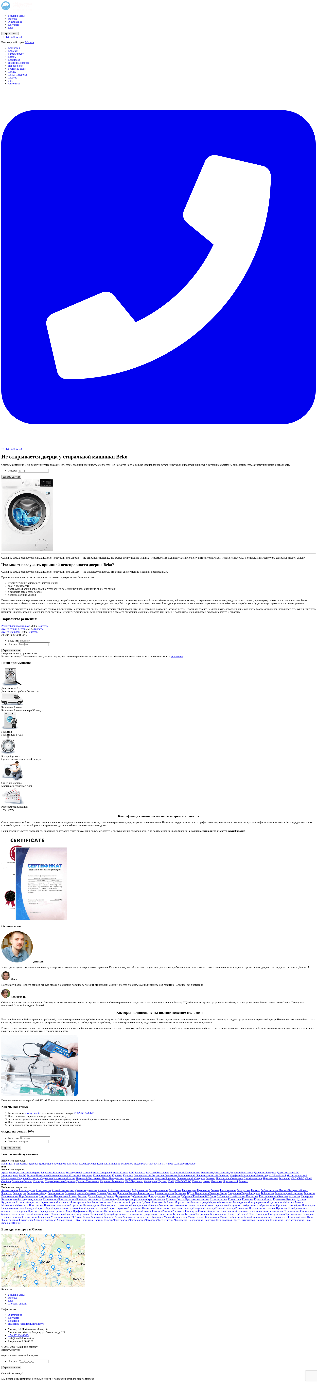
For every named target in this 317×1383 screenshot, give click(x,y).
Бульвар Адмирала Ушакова (80, 1193)
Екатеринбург (16, 53)
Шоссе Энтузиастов (243, 1220)
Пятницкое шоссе (114, 1211)
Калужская (252, 1196)
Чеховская (151, 1220)
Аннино (102, 1190)
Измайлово (42, 1175)
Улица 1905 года (73, 1217)
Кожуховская (35, 1199)
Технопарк (261, 1214)
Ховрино (39, 1220)
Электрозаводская (294, 1220)
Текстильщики (218, 1214)
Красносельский (102, 1175)
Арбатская (114, 1190)
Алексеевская (43, 1190)
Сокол (28, 1214)
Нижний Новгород (18, 62)
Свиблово (17, 1181)
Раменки (129, 1211)
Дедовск (33, 1163)
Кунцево (291, 1199)
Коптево (54, 1175)
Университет (279, 1217)
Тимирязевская (276, 1214)
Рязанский (284, 1178)
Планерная (176, 1208)
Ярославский (230, 1181)
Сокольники (58, 1214)
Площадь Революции (236, 1208)
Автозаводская (26, 1190)
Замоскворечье (9, 1175)
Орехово (281, 1205)
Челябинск (14, 83)
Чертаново (137, 1181)
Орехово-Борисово (165, 1178)
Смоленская (17, 1214)
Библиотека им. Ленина (274, 1190)
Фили (310, 1217)
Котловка (87, 1175)
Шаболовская (195, 1220)
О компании (15, 21)
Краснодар (14, 59)
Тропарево (308, 1214)
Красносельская (156, 1199)
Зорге (213, 1196)
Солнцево (38, 1181)
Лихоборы (92, 1202)
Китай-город (20, 1199)
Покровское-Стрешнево (229, 1178)
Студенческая (134, 1214)
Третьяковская (293, 1214)
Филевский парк (296, 1217)
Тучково (169, 1163)
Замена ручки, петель (13, 629)
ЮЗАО (187, 1181)
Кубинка (102, 1163)
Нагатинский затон (64, 1178)
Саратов (12, 77)
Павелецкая (308, 1205)
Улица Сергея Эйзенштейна (203, 1217)
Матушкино (248, 1175)
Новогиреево (108, 1205)
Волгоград (14, 48)
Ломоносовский (186, 1175)
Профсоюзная (80, 1211)
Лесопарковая (78, 1202)
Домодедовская (156, 1196)
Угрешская (57, 1217)
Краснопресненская (135, 1199)
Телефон (13, 470)
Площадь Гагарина (193, 1208)
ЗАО (296, 1172)
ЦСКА (76, 1220)
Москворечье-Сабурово (14, 1178)
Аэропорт (125, 1190)
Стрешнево (119, 1214)
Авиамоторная (9, 1190)
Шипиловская (224, 1220)
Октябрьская (248, 1205)
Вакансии (13, 1320)
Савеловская (228, 1211)
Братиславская (56, 1193)
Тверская (190, 1214)
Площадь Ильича (214, 1208)
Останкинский (185, 1178)
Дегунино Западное (265, 1172)
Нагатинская (36, 1205)
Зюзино (31, 1175)
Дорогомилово (285, 1172)
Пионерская (162, 1208)
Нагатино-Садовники (40, 1178)
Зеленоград (59, 1163)
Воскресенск (21, 1163)
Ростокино (178, 1211)
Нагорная (49, 1205)
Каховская (294, 1196)
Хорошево (50, 1220)
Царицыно (87, 1220)
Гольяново (207, 1172)
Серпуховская (291, 1211)
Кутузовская (8, 1202)
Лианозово (170, 1175)
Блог (10, 27)
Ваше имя (13, 640)
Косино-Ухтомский (70, 1175)
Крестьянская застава (197, 1199)
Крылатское (234, 1199)
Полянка (270, 1208)
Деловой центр (96, 1196)
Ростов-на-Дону (17, 68)
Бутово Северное (100, 1172)
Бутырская (180, 1193)
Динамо (110, 1196)
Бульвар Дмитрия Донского (112, 1193)
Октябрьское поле (265, 1205)
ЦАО (128, 1181)
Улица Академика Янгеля (129, 1217)
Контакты (13, 24)
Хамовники (92, 1181)
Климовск (72, 1163)
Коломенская (50, 1199)
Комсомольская (67, 1199)
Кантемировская (268, 1196)
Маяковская (225, 1202)
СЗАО (308, 1178)
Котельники (94, 1199)
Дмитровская (122, 1196)
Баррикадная (189, 1190)
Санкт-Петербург (17, 74)
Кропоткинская (218, 1199)
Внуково (151, 1172)
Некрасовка (95, 1178)
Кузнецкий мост (263, 1199)
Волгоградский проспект (289, 1193)
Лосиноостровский (207, 1175)
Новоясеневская (197, 1205)
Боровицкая (19, 1193)
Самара (12, 71)
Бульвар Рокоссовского (141, 1193)
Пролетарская (19, 1211)
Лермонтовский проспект (55, 1202)
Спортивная (82, 1214)
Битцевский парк (298, 1190)
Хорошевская (64, 1220)
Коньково (81, 1199)
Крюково (117, 1175)
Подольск (139, 1163)
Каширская (307, 1196)
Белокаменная (228, 1190)
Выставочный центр (65, 1196)
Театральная (202, 1214)
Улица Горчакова (153, 1217)
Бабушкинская (140, 1190)
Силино (27, 1181)
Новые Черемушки (217, 1205)
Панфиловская (9, 1208)
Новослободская (158, 1205)
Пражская (281, 1208)
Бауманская (203, 1190)
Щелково (190, 1163)
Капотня (283, 1196)
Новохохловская (177, 1205)
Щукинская (276, 1220)
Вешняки (140, 1172)
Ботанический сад (37, 1193)
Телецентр (233, 1214)
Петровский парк (104, 1208)
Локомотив (105, 1202)
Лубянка (146, 1202)
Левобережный (142, 1175)
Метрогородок (263, 1175)
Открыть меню (10, 33)
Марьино (213, 1202)
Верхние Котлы (218, 1193)
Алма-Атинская (61, 1190)
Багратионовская (158, 1190)
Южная (16, 1223)
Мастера (12, 18)
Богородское (73, 1172)
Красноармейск (87, 1163)
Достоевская (173, 1196)
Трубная (6, 1217)
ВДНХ (190, 1193)
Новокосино (132, 1178)
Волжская (309, 1193)
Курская (301, 1199)
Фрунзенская (25, 1220)
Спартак (70, 1214)
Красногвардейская (113, 1199)
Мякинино (22, 1205)
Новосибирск (15, 65)
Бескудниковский (19, 1172)
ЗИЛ (207, 1196)
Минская (289, 1202)
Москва (29, 42)
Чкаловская (180, 1220)
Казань (12, 56)
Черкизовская (121, 1220)
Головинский (192, 1172)
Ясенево (243, 1181)
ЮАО (171, 1181)
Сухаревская (150, 1214)
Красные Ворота (175, 1199)
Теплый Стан (246, 1214)
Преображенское (253, 1178)
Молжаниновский (297, 1175)
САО (294, 1178)
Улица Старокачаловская (258, 1217)
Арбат (4, 1172)
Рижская (157, 1211)
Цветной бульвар (103, 1220)
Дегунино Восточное (241, 1172)
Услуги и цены (16, 15)
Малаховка (127, 1163)
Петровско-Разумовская (128, 1208)
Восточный (162, 1172)
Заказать (43, 626)
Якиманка (216, 1181)
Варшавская (202, 1193)
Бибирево (34, 1172)
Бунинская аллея (164, 1193)
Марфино (235, 1175)
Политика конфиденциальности (26, 1323)
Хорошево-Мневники (112, 1181)
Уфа (10, 80)
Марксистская (183, 1202)
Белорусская (243, 1190)
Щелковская (262, 1220)
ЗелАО (22, 1175)
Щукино (162, 1181)
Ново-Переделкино (113, 1178)
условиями (177, 656)
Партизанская (60, 1208)
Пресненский (270, 1178)
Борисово (6, 1193)
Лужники (157, 1202)
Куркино (128, 1175)
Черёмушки (150, 1181)
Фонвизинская (9, 1220)
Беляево (255, 1190)
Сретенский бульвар (101, 1214)
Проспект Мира (63, 1211)
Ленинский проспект (28, 1202)
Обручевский (146, 1178)
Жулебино (198, 1196)
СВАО (300, 1178)
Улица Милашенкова (175, 1217)
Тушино (81, 1181)
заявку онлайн (33, 1113)
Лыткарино (113, 1163)
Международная (256, 1202)
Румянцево (191, 1211)
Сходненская (165, 1214)
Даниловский (221, 1172)
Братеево (85, 1172)
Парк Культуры (27, 1208)
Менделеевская (275, 1202)
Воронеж (13, 50)
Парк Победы (44, 1208)
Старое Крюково (54, 1181)
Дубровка (186, 1196)
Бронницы (7, 1163)
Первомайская (77, 1208)
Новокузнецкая (140, 1205)
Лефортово (157, 1175)
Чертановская (137, 1220)
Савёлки (6, 1181)
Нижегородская (92, 1205)
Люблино (223, 1175)
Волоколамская (9, 1196)
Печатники (148, 1208)
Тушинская (44, 1217)
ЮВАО (179, 1181)
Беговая (215, 1190)
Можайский (279, 1175)
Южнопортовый (201, 1181)
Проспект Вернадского (41, 1211)
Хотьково (179, 1163)
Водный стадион (250, 1193)
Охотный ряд (293, 1205)
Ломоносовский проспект (126, 1202)
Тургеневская (29, 1217)
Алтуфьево (76, 1190)
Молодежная (8, 1205)
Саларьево (242, 1211)
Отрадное (199, 1178)
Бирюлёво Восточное (53, 1172)
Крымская (247, 1199)
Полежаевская (257, 1208)
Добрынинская (139, 1196)
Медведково (240, 1202)
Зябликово (223, 1196)
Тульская (16, 1217)
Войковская (267, 1193)
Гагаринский (177, 1172)
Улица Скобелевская (231, 1217)
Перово (89, 1208)
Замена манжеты (11, 631)
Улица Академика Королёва (98, 1217)
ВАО (131, 1172)
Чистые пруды (165, 1220)
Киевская (6, 1199)
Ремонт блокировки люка (16, 626)
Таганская (178, 1214)
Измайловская (237, 1196)
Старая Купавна (154, 1163)
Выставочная (46, 1196)
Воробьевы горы (28, 1196)
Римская (167, 1211)
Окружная (234, 1205)
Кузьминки (279, 1199)
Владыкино (234, 1193)
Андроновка (90, 1190)
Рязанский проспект (209, 1211)
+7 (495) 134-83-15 (84, 1113)
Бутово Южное (119, 1172)
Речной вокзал (143, 1211)
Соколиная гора (41, 1214)
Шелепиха (209, 1220)
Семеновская (275, 1211)
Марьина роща (199, 1202)
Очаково (210, 1178)
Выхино (82, 1196)
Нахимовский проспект (68, 1205)
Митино (299, 1202)
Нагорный (82, 1178)
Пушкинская (96, 1211)
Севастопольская (258, 1211)
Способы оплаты (17, 1303)
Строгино (69, 1181)
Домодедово (46, 1163)
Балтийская (175, 1190)
